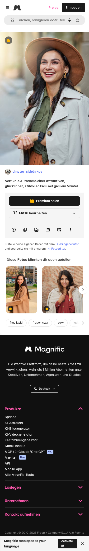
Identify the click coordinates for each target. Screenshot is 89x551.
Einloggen (73, 7)
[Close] (82, 543)
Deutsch (44, 389)
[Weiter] (83, 289)
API (7, 463)
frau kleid (16, 323)
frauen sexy (40, 323)
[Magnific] (45, 350)
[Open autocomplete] (10, 20)
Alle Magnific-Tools (19, 475)
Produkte (13, 408)
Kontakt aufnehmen (22, 514)
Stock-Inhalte (15, 446)
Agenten (15, 457)
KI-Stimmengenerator (21, 440)
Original (30, 40)
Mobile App (13, 469)
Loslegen (13, 487)
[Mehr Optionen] (70, 229)
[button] (44, 389)
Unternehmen (16, 500)
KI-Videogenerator (19, 434)
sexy (61, 323)
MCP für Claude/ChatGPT (28, 452)
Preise (53, 7)
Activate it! (67, 543)
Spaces (10, 417)
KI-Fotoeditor (56, 249)
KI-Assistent (14, 423)
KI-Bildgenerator (67, 244)
